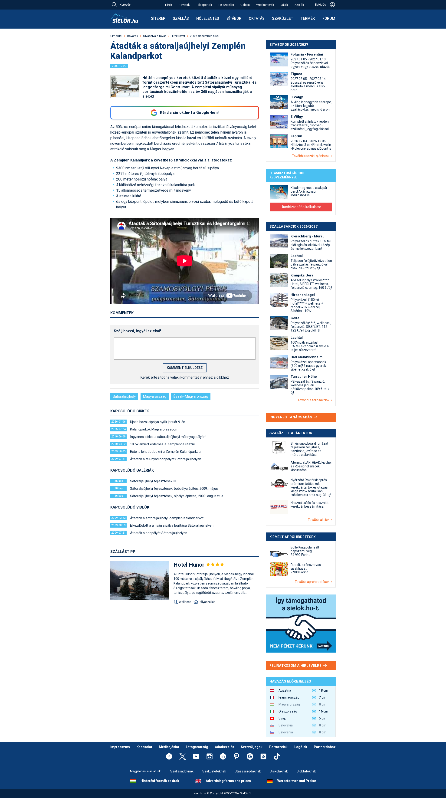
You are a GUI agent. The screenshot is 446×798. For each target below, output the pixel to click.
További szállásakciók (314, 400)
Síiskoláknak (279, 771)
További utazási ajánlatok (311, 156)
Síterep (158, 18)
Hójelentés (207, 18)
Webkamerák (265, 5)
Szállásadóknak (181, 771)
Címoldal (116, 36)
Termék (308, 18)
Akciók (299, 5)
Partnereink (278, 747)
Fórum (328, 18)
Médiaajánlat (169, 747)
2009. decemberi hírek (205, 36)
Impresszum (120, 747)
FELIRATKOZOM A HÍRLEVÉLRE (295, 665)
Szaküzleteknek (214, 771)
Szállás (181, 18)
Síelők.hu (124, 18)
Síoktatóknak (306, 771)
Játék (284, 5)
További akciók (319, 520)
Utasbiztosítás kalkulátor (301, 207)
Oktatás (257, 18)
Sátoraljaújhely (124, 396)
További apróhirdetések (313, 582)
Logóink (300, 747)
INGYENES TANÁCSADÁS (291, 417)
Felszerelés (226, 5)
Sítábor (233, 18)
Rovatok (184, 5)
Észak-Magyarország (190, 396)
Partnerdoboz (325, 747)
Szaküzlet (282, 18)
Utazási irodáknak (248, 771)
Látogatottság (197, 747)
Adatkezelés (224, 747)
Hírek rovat (178, 36)
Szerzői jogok (251, 747)
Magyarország (154, 396)
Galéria (245, 5)
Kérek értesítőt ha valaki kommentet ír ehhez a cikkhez (184, 377)
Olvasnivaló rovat (154, 36)
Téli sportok (204, 5)
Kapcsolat (144, 747)
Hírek (168, 5)
